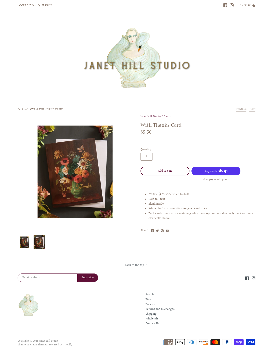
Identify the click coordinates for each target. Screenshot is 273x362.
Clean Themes (38, 345)
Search (149, 294)
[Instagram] (232, 5)
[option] (25, 242)
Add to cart (165, 171)
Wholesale (151, 318)
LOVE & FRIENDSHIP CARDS (46, 109)
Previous (241, 109)
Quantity (145, 149)
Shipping (150, 314)
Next (252, 109)
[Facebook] (225, 5)
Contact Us (152, 323)
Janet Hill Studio (150, 116)
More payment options (215, 179)
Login (22, 5)
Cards (167, 116)
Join (31, 5)
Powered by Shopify (60, 345)
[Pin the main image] (162, 230)
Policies (150, 304)
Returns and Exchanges (159, 309)
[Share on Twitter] (157, 230)
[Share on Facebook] (152, 230)
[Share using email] (167, 230)
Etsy (148, 299)
